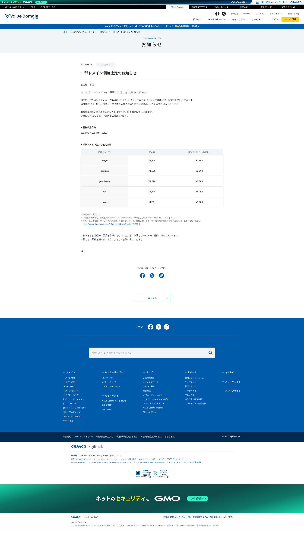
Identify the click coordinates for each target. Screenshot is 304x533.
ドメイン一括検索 (71, 395)
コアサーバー (108, 378)
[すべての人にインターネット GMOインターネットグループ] (282, 2)
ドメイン (197, 19)
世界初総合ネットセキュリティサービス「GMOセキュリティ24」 (94, 459)
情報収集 (170, 525)
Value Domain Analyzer (153, 408)
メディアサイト (233, 391)
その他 (215, 525)
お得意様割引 (149, 378)
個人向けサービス (203, 525)
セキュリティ (238, 19)
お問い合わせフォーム (194, 378)
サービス (256, 19)
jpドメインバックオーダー (74, 408)
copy (166, 327)
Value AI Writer (149, 412)
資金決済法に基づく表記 (151, 437)
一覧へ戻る (151, 298)
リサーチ (160, 525)
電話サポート (190, 386)
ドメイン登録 (69, 382)
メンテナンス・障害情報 (195, 403)
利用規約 (67, 437)
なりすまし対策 (174, 462)
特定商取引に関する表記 (127, 437)
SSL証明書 (107, 405)
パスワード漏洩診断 (128, 459)
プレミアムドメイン (71, 412)
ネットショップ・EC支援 (101, 525)
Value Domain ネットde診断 (114, 401)
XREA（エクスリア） (111, 386)
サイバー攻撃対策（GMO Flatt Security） (151, 462)
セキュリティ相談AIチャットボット (171, 459)
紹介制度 (147, 391)
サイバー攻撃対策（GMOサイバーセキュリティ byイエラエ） (111, 462)
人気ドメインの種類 (71, 416)
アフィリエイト (233, 381)
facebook (217, 14)
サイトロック (108, 409)
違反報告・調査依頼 (193, 399)
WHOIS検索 (68, 421)
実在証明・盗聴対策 (78, 462)
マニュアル (260, 14)
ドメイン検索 (69, 378)
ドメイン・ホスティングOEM (155, 399)
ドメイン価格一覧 (71, 391)
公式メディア (266, 7)
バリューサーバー (109, 382)
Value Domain (177, 7)
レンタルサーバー (217, 19)
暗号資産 (190, 525)
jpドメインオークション (73, 399)
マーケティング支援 (147, 525)
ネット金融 (180, 525)
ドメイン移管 (69, 386)
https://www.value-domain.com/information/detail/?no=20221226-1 (111, 224)
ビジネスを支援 (118, 525)
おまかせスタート (150, 382)
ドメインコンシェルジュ (153, 403)
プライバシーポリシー (83, 437)
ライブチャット (276, 14)
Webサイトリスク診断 (147, 459)
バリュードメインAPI (152, 395)
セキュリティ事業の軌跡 (192, 462)
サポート (247, 14)
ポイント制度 (149, 386)
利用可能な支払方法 (104, 437)
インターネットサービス (80, 525)
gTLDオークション (71, 403)
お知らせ (234, 14)
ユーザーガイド (191, 391)
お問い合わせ (293, 14)
